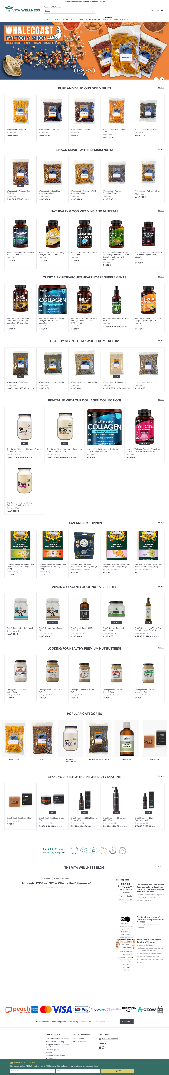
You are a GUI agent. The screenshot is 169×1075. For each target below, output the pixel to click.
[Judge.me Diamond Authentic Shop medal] (74, 850)
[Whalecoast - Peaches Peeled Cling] (116, 118)
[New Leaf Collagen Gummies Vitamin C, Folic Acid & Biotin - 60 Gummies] (145, 434)
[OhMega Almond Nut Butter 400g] (84, 678)
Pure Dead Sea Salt (152, 897)
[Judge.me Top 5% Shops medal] (112, 850)
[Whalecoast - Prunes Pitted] (148, 117)
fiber (138, 951)
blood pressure (142, 948)
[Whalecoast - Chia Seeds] (21, 370)
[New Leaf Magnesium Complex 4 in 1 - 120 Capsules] (21, 241)
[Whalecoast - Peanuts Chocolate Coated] (116, 179)
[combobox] (69, 11)
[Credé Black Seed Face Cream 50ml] (53, 806)
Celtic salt (140, 928)
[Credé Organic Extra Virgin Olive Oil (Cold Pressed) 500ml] (148, 616)
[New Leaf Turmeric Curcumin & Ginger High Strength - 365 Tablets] (148, 308)
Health (143, 951)
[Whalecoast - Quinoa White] (116, 370)
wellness (63, 887)
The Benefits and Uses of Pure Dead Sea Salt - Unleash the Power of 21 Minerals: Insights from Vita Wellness (150, 888)
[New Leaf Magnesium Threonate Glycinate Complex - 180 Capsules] (148, 242)
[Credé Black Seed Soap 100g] (21, 805)
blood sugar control (154, 925)
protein (56, 887)
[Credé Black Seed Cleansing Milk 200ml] (116, 806)
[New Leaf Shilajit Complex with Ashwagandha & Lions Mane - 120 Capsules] (84, 308)
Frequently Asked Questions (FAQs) (57, 1045)
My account (51, 1058)
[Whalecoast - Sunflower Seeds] (84, 370)
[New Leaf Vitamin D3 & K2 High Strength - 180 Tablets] (53, 241)
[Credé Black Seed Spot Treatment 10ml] (148, 806)
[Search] (92, 11)
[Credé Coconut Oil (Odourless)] (21, 615)
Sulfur (145, 900)
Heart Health (151, 951)
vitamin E (151, 959)
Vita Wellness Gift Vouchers (57, 1038)
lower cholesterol (155, 954)
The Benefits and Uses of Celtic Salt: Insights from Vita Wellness (150, 919)
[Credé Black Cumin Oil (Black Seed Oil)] (84, 616)
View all (161, 87)
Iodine (152, 895)
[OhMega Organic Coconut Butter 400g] (21, 678)
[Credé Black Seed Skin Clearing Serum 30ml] (84, 806)
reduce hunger (142, 959)
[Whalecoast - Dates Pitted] (84, 117)
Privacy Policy (78, 1038)
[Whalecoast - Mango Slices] (21, 117)
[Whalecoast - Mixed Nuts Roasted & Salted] (53, 179)
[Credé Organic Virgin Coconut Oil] (53, 616)
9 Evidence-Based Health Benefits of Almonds (149, 941)
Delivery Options (53, 1049)
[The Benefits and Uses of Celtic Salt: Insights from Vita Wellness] (125, 921)
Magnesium (160, 895)
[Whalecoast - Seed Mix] (148, 370)
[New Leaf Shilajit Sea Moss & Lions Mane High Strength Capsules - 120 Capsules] (21, 308)
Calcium (147, 895)
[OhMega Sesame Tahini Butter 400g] (53, 678)
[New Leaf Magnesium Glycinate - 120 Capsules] (84, 241)
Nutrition (149, 956)
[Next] (162, 79)
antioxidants (141, 925)
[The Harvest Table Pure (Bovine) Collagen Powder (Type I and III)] (65, 434)
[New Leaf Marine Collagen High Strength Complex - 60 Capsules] (53, 308)
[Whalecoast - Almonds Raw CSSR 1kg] (21, 179)
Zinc (149, 900)
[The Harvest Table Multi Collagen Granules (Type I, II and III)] (25, 487)
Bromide (140, 895)
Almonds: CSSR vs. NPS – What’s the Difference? (56, 883)
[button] (117, 1071)
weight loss (160, 959)
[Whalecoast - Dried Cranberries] (53, 117)
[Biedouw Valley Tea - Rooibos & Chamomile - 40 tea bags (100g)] (21, 554)
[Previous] (156, 79)
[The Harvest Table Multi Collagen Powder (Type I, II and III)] (25, 434)
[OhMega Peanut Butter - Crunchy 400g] (148, 678)
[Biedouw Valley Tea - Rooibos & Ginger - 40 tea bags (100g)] (116, 553)
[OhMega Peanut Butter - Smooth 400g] (116, 678)
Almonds (49, 887)
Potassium (140, 897)
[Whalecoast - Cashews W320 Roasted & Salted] (84, 179)
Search (49, 1052)
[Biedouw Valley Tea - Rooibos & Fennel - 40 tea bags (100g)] (148, 553)
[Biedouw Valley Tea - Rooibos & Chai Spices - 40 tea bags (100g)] (53, 554)
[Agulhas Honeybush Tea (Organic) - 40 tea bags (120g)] (84, 553)
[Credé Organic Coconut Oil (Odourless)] (116, 616)
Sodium (139, 900)
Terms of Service (79, 1041)
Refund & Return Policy (55, 1055)
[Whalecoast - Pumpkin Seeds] (53, 370)
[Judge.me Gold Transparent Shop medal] (103, 850)
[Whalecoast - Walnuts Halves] (148, 178)
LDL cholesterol (142, 954)
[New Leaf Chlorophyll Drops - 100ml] (116, 307)
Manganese (141, 956)
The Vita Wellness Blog (55, 1041)
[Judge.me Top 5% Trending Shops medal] (122, 850)
